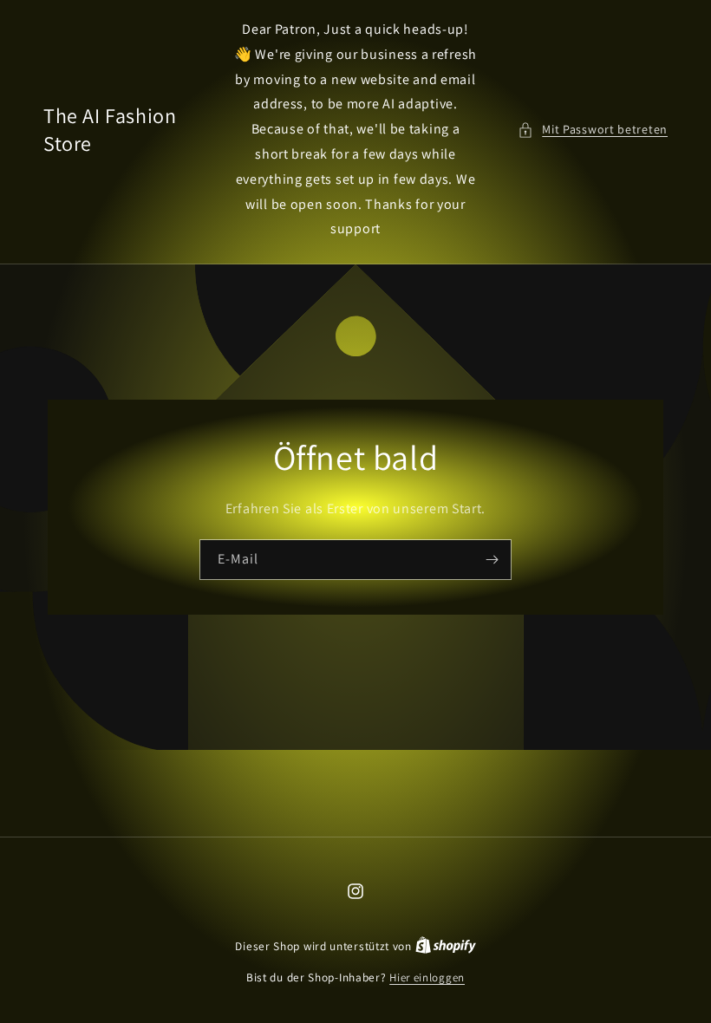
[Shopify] (445, 946)
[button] (593, 129)
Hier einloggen (427, 977)
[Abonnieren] (492, 559)
